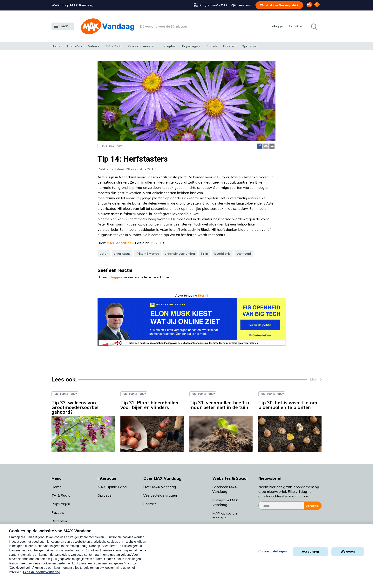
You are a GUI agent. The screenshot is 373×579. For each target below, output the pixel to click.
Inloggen (278, 26)
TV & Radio (113, 46)
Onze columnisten (142, 46)
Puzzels (211, 46)
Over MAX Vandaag (159, 487)
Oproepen (249, 46)
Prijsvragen (191, 46)
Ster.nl (203, 295)
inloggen (115, 277)
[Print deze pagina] (272, 146)
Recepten (168, 46)
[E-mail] (265, 146)
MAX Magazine (119, 243)
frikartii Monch (147, 253)
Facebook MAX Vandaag (224, 489)
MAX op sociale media (225, 515)
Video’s (93, 46)
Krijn (204, 253)
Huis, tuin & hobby (111, 146)
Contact (149, 504)
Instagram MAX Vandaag (225, 502)
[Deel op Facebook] (259, 146)
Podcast (229, 46)
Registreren (297, 26)
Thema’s (73, 46)
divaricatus (122, 253)
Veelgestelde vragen (160, 495)
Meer (314, 379)
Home (55, 46)
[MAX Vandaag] (107, 26)
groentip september (180, 253)
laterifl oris (222, 253)
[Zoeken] (314, 26)
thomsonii (244, 253)
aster (103, 253)
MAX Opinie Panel (112, 487)
